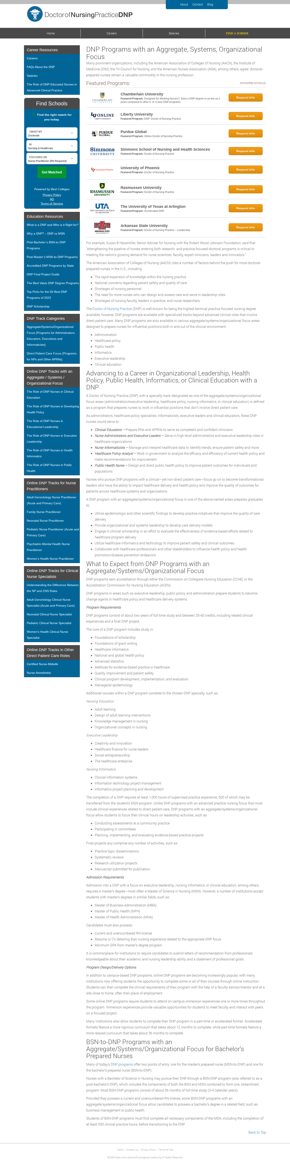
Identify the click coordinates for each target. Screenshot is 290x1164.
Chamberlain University (142, 94)
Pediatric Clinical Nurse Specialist (49, 623)
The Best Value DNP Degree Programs (53, 283)
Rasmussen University (141, 188)
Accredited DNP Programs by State (50, 265)
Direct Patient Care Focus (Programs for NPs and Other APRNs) (51, 356)
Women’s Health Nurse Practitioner (50, 558)
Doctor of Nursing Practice (159, 153)
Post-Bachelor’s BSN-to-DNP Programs (46, 245)
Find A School (237, 33)
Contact (197, 4)
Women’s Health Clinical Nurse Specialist (47, 634)
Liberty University (137, 114)
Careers (112, 33)
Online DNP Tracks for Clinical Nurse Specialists (52, 574)
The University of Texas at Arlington (153, 206)
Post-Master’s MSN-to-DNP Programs (52, 257)
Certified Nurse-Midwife (42, 664)
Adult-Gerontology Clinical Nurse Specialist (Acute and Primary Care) (51, 602)
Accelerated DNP (154, 211)
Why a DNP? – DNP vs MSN (46, 233)
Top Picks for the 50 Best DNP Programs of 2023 (47, 294)
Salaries (174, 33)
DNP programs (122, 1064)
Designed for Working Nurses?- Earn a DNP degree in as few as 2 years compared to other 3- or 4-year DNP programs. (170, 100)
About (184, 4)
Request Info (245, 97)
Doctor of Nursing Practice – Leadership (167, 230)
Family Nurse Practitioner (44, 512)
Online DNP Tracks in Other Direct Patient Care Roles (50, 653)
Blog (210, 4)
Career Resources (42, 50)
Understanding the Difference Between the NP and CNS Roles (53, 588)
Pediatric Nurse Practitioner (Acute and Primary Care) (53, 532)
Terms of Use (166, 1149)
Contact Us (132, 1149)
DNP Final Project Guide (43, 274)
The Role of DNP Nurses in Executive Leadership (52, 438)
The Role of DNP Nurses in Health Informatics (50, 453)
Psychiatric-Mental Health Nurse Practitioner (48, 547)
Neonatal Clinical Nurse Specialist (49, 614)
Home (51, 33)
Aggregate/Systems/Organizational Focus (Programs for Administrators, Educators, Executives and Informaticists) (51, 335)
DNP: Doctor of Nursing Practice (162, 118)
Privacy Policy (148, 1149)
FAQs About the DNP (41, 67)
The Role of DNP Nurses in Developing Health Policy (53, 409)
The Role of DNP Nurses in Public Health (49, 468)
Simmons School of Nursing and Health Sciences (165, 149)
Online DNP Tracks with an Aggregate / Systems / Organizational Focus (49, 377)
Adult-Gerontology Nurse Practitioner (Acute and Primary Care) (51, 500)
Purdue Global (134, 132)
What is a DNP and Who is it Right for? (53, 225)
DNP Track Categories (46, 318)
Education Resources (45, 216)
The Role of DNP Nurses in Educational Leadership (45, 424)
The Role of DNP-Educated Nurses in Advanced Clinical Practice (52, 87)
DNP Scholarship (38, 306)
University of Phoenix (140, 168)
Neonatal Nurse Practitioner (45, 520)
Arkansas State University (144, 226)
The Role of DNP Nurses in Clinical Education (50, 394)
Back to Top (257, 1132)
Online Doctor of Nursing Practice (163, 136)
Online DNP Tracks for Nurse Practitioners (51, 486)
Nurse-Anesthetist (39, 672)
